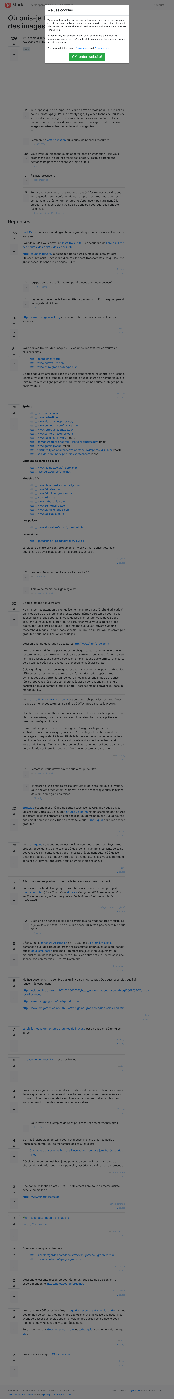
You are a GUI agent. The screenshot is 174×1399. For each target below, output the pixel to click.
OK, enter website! (87, 57)
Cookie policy (82, 48)
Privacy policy (101, 48)
